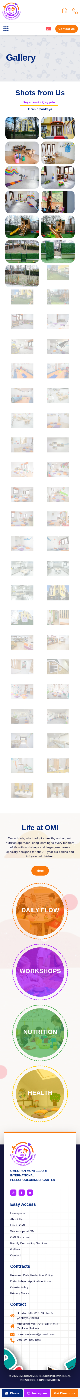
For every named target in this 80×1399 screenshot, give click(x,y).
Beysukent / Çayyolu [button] (39, 102)
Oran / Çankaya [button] (40, 109)
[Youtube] (30, 1192)
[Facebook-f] (22, 1192)
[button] (6, 29)
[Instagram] (13, 1192)
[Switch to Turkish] (48, 29)
